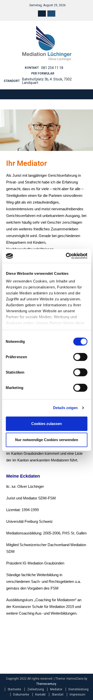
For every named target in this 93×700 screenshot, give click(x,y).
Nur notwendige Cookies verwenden (46, 440)
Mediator (56, 689)
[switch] (80, 357)
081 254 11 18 (52, 68)
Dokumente (21, 694)
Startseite (14, 689)
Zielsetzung (35, 689)
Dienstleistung (78, 689)
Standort (57, 694)
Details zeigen (65, 408)
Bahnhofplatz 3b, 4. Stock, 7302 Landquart (47, 80)
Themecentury (46, 684)
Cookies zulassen (46, 423)
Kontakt (40, 694)
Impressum (77, 694)
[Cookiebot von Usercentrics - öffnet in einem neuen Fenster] (66, 256)
